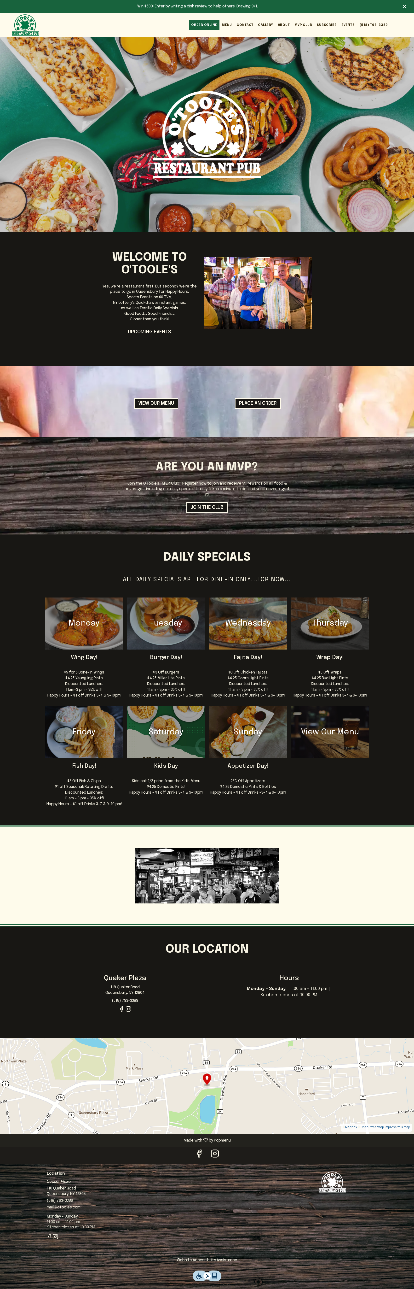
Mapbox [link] (351, 1127)
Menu (227, 25)
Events (348, 25)
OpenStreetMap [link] (372, 1127)
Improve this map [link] (397, 1127)
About (284, 25)
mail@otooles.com (63, 1207)
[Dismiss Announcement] (404, 6)
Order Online (204, 25)
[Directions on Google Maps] (207, 1086)
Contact (245, 25)
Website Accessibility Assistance (207, 1260)
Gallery (265, 25)
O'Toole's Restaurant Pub (333, 1182)
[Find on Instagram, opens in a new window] (128, 1011)
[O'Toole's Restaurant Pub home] (25, 25)
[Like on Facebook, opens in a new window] (121, 1011)
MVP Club (303, 25)
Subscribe (327, 25)
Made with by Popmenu (117, 1140)
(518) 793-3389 (374, 25)
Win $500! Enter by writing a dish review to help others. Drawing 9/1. (197, 6)
